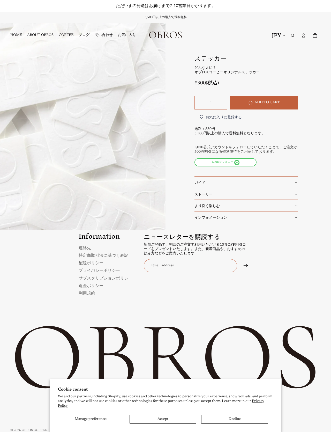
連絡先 (85, 247)
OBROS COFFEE (34, 430)
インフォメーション (210, 217)
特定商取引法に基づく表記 (103, 255)
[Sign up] (245, 265)
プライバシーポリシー (99, 270)
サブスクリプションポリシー (105, 278)
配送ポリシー (91, 262)
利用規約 (87, 293)
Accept (162, 419)
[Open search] (292, 35)
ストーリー (203, 194)
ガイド (199, 182)
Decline (235, 419)
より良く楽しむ (207, 205)
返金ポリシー (91, 285)
